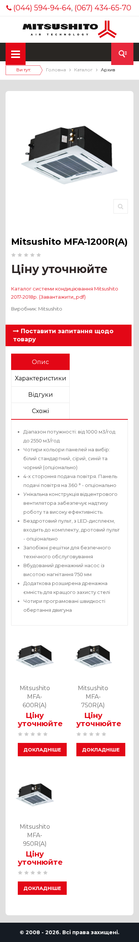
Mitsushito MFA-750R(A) (93, 697)
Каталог (83, 69)
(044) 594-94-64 (42, 7)
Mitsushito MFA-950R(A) (35, 835)
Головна (56, 69)
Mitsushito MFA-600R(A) (35, 697)
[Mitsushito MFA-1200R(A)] (120, 206)
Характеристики (40, 378)
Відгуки (40, 394)
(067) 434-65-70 (103, 7)
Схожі (40, 411)
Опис (40, 362)
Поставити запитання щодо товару (63, 335)
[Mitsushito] (69, 29)
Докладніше (42, 750)
